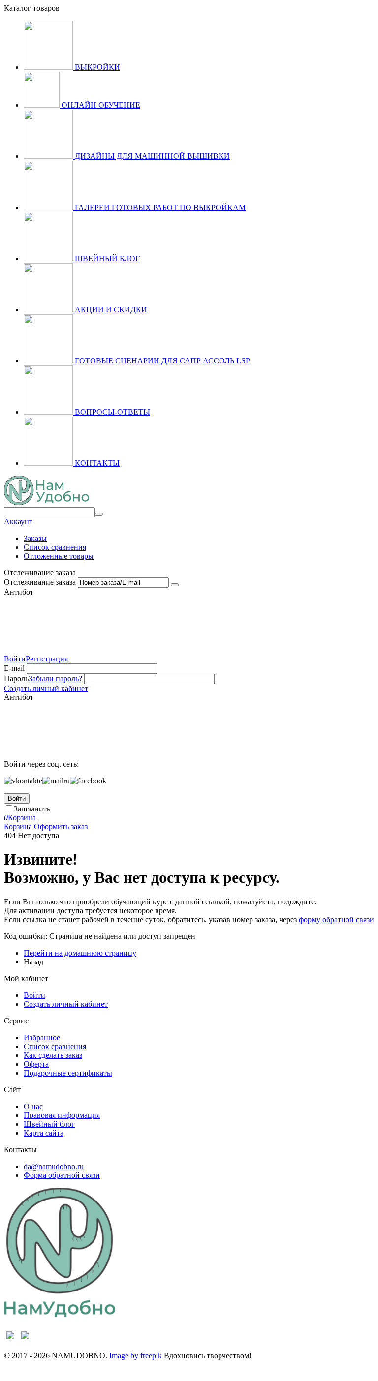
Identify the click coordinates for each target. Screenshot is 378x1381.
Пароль (16, 678)
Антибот (18, 592)
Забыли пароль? (55, 678)
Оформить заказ (61, 826)
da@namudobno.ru (54, 1166)
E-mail (14, 668)
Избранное (42, 1037)
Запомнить (32, 809)
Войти (15, 659)
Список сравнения (55, 547)
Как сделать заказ (53, 1055)
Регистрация (47, 659)
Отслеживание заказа (40, 582)
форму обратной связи (336, 919)
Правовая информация (62, 1115)
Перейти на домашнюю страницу (80, 953)
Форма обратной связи (62, 1175)
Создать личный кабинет (46, 688)
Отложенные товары (59, 556)
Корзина (18, 826)
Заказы (35, 538)
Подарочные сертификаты (68, 1073)
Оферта (36, 1064)
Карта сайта (43, 1133)
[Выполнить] (175, 584)
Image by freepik (135, 1355)
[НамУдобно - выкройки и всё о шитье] (46, 502)
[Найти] (99, 514)
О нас (33, 1106)
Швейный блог (49, 1124)
